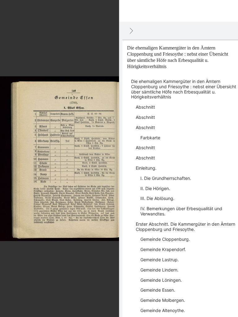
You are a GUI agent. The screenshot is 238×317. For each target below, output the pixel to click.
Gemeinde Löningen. (161, 280)
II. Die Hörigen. (155, 188)
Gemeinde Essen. (157, 290)
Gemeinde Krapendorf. (163, 249)
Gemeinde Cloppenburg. (165, 239)
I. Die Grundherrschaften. (165, 178)
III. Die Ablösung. (157, 198)
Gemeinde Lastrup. (159, 259)
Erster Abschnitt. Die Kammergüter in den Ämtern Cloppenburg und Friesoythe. (185, 226)
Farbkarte (150, 137)
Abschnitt (145, 107)
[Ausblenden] (131, 30)
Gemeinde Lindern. (159, 269)
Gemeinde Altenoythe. (162, 310)
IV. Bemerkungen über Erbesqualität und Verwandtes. (181, 211)
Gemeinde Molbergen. (162, 300)
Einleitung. (146, 168)
